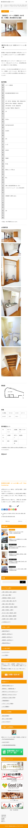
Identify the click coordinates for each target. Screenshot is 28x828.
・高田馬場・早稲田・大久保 (8, 598)
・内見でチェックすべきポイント (9, 691)
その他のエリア (5, 11)
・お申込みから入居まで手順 (8, 697)
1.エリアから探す (12, 566)
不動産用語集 (3, 815)
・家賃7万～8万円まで (6, 634)
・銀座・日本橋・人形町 (7, 609)
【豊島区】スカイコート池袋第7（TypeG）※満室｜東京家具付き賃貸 (17, 547)
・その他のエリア (5, 621)
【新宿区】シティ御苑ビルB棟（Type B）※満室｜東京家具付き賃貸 (17, 562)
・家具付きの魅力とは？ (7, 685)
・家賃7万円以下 (5, 631)
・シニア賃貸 (4, 655)
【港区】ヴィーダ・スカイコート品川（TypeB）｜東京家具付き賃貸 (16, 532)
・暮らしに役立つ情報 (6, 718)
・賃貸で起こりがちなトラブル (8, 694)
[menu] (26, 2)
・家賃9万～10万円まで (6, 640)
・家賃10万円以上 (5, 643)
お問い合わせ (3, 816)
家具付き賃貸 (5, 516)
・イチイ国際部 (5, 706)
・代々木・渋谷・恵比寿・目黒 (8, 613)
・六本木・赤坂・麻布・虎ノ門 (8, 600)
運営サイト (3, 821)
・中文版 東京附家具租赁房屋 (8, 745)
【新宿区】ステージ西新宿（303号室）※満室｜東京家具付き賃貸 (17, 555)
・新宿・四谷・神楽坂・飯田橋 (8, 615)
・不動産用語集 (5, 700)
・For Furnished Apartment (7, 739)
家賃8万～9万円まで (12, 513)
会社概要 (2, 818)
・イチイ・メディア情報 (7, 703)
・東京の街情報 (5, 715)
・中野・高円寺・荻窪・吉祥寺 (8, 592)
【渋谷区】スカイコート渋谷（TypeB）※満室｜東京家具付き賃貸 (17, 569)
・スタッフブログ (5, 721)
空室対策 (2, 819)
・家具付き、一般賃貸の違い (8, 688)
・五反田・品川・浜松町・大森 (8, 618)
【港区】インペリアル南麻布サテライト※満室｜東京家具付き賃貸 (18, 540)
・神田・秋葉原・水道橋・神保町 (9, 606)
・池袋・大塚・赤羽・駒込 (7, 604)
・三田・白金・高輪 (6, 595)
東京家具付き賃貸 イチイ (7, 1)
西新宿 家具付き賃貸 (11, 516)
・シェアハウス (5, 652)
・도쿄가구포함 (5, 742)
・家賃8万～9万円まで (6, 637)
